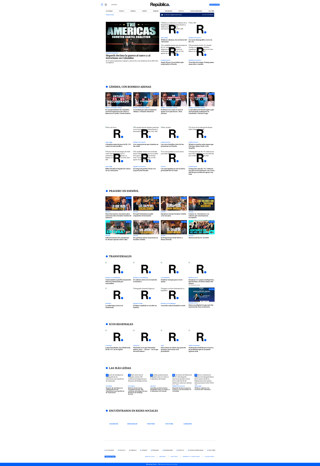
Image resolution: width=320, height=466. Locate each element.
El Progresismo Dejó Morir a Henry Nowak (172, 238)
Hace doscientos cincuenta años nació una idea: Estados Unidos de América (118, 216)
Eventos (181, 450)
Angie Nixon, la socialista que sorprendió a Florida (172, 63)
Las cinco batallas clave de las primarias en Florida (172, 145)
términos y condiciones (191, 456)
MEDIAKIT (163, 456)
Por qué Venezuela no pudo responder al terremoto (143, 215)
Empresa (133, 450)
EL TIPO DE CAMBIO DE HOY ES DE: (173, 14)
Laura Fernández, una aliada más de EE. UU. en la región (117, 348)
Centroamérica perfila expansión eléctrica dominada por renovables (118, 281)
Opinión (144, 450)
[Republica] (160, 5)
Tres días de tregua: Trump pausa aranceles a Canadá (201, 63)
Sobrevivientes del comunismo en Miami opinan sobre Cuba (117, 238)
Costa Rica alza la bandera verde (173, 306)
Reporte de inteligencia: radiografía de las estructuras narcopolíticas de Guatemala (115, 390)
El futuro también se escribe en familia (145, 306)
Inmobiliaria (168, 450)
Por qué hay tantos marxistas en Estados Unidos (145, 238)
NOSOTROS (174, 456)
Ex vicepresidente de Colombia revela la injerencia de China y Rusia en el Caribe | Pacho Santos (117, 111)
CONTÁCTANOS (209, 456)
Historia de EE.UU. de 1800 (199, 238)
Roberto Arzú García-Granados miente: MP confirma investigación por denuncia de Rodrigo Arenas (137, 391)
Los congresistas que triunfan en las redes (145, 145)
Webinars (155, 450)
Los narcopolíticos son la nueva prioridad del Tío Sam (173, 169)
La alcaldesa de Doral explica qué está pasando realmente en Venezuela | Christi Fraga (201, 111)
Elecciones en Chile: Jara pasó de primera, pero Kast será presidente (173, 349)
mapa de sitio (150, 456)
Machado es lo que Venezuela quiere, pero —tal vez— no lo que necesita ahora (145, 349)
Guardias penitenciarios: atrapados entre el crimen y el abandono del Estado (160, 389)
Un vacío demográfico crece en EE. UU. (200, 41)
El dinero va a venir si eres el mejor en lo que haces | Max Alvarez (172, 111)
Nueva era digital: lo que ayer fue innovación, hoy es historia (201, 306)
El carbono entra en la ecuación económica (145, 281)
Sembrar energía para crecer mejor (172, 281)
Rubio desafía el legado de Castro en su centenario (117, 169)
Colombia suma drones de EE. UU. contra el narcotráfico (118, 145)
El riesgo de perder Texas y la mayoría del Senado (144, 169)
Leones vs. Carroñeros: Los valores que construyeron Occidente (199, 216)
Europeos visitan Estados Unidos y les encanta (173, 215)
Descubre (212, 450)
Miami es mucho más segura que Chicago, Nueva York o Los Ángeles (201, 146)
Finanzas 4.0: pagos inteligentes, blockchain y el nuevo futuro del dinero (201, 281)
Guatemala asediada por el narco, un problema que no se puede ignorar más (201, 349)
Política (122, 450)
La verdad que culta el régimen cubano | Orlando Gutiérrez (145, 111)
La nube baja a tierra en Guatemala (114, 306)
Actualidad (110, 450)
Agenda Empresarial (196, 450)
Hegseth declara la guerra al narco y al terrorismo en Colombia (128, 57)
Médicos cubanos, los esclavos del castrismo (174, 41)
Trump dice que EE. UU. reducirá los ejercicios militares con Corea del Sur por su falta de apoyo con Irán (201, 171)
